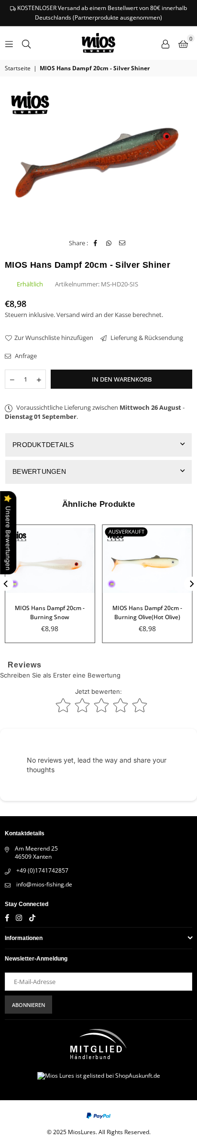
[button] (183, 43)
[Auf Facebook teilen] (95, 243)
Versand (68, 314)
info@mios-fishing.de (44, 884)
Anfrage (25, 355)
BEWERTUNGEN (39, 471)
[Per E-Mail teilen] (122, 243)
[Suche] (26, 43)
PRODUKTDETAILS (43, 444)
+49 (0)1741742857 (42, 870)
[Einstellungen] (165, 43)
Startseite (18, 68)
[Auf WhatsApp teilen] (108, 243)
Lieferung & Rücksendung (146, 337)
